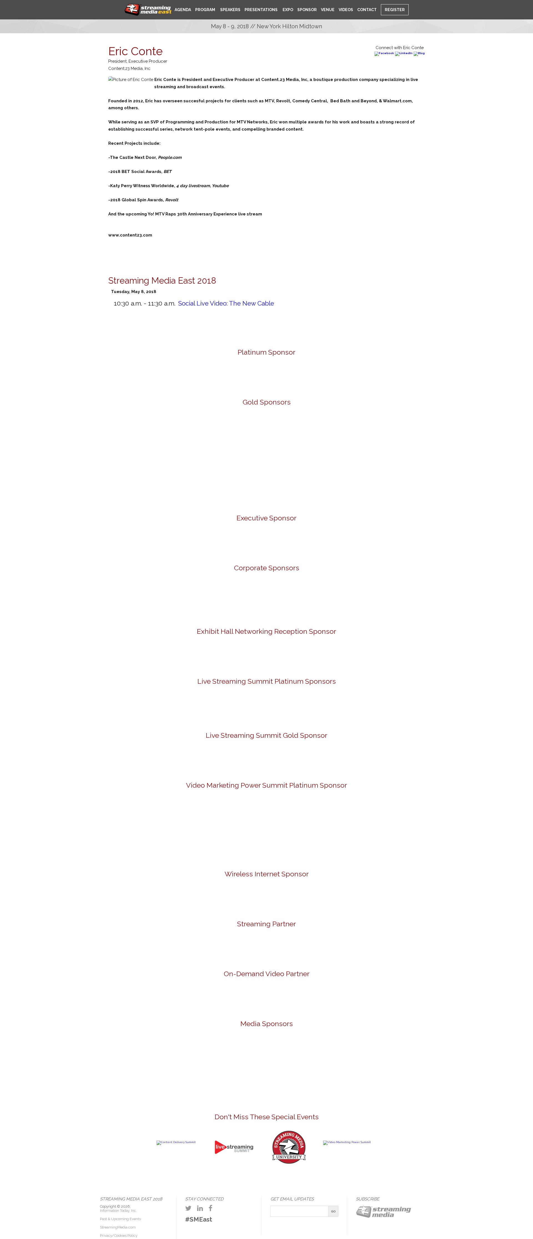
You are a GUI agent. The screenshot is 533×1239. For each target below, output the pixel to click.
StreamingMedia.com (118, 1227)
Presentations (261, 9)
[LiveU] (299, 437)
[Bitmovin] (105, 437)
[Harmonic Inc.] (234, 599)
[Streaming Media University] (289, 1162)
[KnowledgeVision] (169, 437)
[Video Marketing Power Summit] (347, 1142)
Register (395, 9)
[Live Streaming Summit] (234, 1167)
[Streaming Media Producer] (372, 1053)
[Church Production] (118, 1053)
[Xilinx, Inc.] (331, 482)
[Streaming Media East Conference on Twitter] (188, 1208)
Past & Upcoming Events (120, 1219)
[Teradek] (202, 482)
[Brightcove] (266, 995)
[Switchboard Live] (331, 708)
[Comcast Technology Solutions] (169, 599)
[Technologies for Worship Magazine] (415, 1053)
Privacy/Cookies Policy (118, 1235)
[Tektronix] (428, 437)
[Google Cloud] (266, 543)
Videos (346, 9)
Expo (287, 9)
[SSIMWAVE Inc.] (266, 374)
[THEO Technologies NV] (266, 482)
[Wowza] (363, 599)
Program (205, 9)
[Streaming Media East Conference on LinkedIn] (200, 1208)
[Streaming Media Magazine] (288, 1053)
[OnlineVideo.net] (203, 1053)
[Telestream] (493, 437)
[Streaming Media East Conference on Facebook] (210, 1208)
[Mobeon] (266, 945)
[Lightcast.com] (234, 437)
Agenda (183, 9)
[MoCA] (160, 1053)
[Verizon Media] (299, 599)
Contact (367, 9)
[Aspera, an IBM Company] (40, 437)
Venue (328, 9)
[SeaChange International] (363, 437)
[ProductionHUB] (245, 1053)
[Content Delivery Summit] (176, 1142)
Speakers (229, 9)
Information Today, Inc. (118, 1211)
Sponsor (307, 9)
